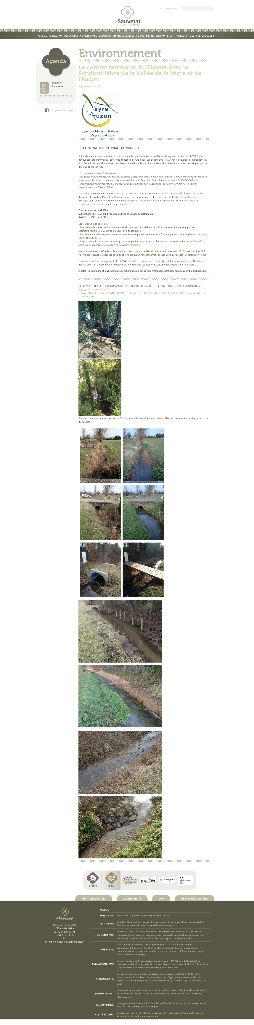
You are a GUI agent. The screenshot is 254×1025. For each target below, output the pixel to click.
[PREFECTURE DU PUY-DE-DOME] (185, 880)
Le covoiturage (180, 981)
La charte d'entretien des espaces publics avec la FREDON (172, 994)
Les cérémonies (150, 938)
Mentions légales (94, 898)
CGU (161, 898)
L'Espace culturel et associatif (167, 1013)
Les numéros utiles (155, 977)
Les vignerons (134, 1007)
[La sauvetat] (127, 26)
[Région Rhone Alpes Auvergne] (167, 880)
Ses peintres (174, 922)
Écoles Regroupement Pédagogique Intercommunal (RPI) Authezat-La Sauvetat (156, 961)
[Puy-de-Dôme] (148, 880)
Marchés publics (140, 1003)
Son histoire (143, 922)
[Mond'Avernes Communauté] (129, 880)
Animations (144, 1013)
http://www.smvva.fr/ (89, 86)
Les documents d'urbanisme (131, 955)
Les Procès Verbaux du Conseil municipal (151, 935)
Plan (110, 886)
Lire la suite (57, 86)
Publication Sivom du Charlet (155, 916)
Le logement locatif (145, 951)
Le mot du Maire (125, 932)
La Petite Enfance (193, 964)
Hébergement (124, 1003)
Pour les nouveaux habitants (131, 925)
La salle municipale (136, 981)
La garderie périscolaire (149, 964)
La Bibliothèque (191, 1013)
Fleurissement (124, 997)
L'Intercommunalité (182, 938)
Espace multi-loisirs (127, 1013)
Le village (121, 922)
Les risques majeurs (155, 944)
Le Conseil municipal (145, 932)
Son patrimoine (158, 922)
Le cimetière (195, 981)
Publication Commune (128, 916)
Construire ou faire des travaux (159, 948)
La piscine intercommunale (144, 1016)
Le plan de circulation (167, 951)
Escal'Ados (173, 968)
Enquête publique (159, 1003)
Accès (93, 886)
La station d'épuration (128, 990)
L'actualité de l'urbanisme (130, 944)
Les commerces (178, 1003)
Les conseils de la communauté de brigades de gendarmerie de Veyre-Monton (155, 974)
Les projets (165, 938)
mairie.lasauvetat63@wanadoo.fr (66, 942)
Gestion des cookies (194, 898)
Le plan (132, 922)
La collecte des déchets (159, 981)
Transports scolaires (173, 964)
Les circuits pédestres (193, 922)
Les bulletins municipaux (186, 935)
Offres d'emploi (150, 1007)
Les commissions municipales (173, 932)
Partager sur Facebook (61, 110)
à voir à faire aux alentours (160, 925)
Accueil (42, 36)
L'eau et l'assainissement (179, 944)
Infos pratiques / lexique (192, 951)
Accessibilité (132, 898)
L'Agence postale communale (181, 977)
